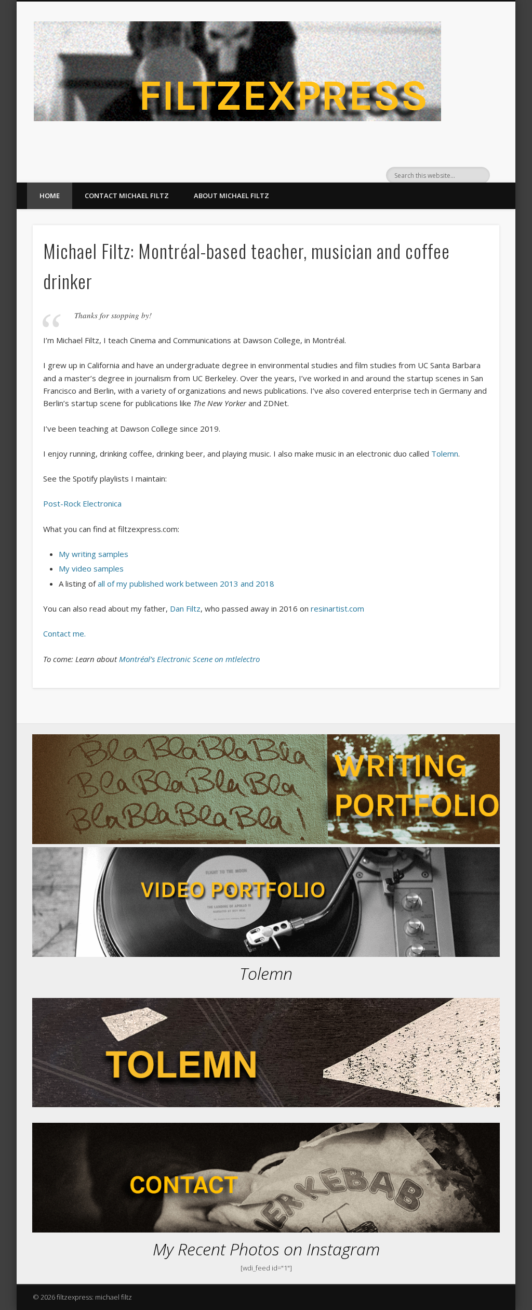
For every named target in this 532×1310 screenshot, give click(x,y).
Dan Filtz (185, 608)
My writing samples (93, 554)
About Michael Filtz (231, 195)
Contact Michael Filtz (127, 195)
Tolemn (444, 453)
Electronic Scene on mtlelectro (208, 659)
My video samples (91, 568)
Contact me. (64, 633)
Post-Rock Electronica (82, 503)
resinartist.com (337, 608)
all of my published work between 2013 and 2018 (186, 583)
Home (49, 195)
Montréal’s (137, 659)
